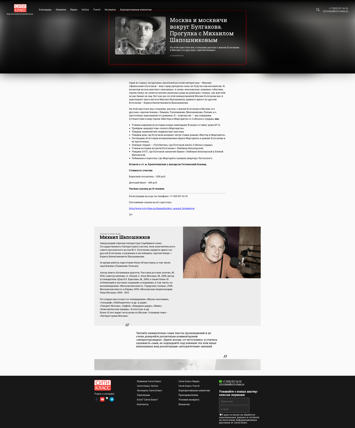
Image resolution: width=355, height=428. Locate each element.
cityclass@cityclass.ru (335, 10)
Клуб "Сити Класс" (147, 399)
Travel (96, 9)
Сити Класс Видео (188, 381)
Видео (73, 9)
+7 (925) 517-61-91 (232, 381)
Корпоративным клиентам (136, 9)
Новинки (61, 9)
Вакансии (184, 404)
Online (85, 9)
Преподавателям (188, 394)
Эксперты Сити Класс (149, 390)
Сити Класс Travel (189, 385)
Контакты (143, 404)
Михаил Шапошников (125, 237)
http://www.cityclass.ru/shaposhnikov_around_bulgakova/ (162, 208)
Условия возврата (188, 399)
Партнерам (143, 394)
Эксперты (110, 9)
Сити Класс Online (147, 385)
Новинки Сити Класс (149, 381)
